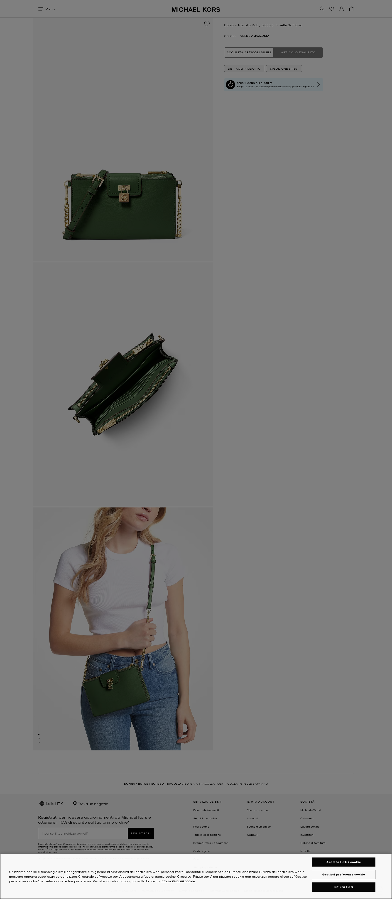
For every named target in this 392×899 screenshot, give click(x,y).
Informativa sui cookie (178, 881)
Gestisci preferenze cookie (343, 874)
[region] (196, 876)
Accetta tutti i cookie (343, 862)
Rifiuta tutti (343, 887)
